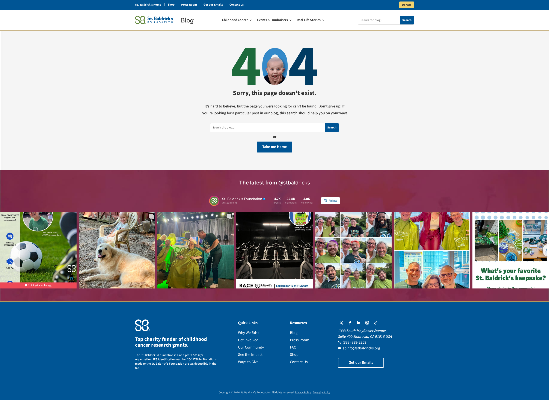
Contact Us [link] (236, 5)
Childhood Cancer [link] (235, 20)
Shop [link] (171, 5)
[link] (164, 20)
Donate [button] (406, 5)
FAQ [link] (293, 347)
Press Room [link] (189, 5)
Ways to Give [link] (248, 362)
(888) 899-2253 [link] (354, 342)
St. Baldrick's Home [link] (148, 5)
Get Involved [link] (248, 340)
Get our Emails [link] (213, 5)
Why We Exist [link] (248, 332)
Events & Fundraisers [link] (272, 20)
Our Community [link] (251, 347)
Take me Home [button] (274, 146)
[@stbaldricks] (214, 200)
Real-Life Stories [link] (309, 20)
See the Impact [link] (250, 354)
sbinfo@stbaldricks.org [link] (361, 348)
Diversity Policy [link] (321, 392)
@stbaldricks (294, 183)
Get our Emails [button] (361, 362)
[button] (341, 322)
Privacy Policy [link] (303, 392)
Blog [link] (293, 332)
